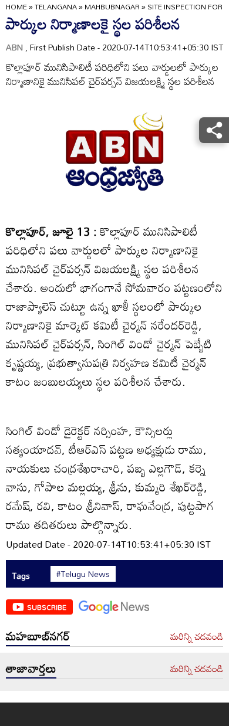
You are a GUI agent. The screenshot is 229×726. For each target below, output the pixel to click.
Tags (21, 575)
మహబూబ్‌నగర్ (38, 635)
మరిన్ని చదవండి (196, 637)
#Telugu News (83, 574)
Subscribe (46, 607)
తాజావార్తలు (31, 668)
